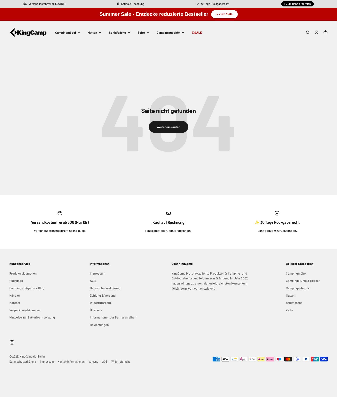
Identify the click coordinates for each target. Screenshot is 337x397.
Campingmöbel (65, 32)
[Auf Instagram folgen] (12, 342)
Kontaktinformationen (71, 361)
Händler (14, 295)
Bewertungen (99, 325)
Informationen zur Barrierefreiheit (113, 317)
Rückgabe (16, 280)
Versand (93, 361)
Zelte (141, 32)
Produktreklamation (23, 273)
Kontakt (14, 302)
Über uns (96, 310)
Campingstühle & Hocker (303, 280)
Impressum (97, 273)
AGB (93, 280)
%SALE (197, 32)
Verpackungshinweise (24, 310)
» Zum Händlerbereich (297, 3)
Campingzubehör (168, 32)
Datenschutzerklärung (105, 288)
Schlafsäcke (117, 32)
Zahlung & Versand (103, 295)
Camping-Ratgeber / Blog (26, 288)
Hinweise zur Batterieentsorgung (32, 317)
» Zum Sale (224, 14)
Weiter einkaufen (168, 127)
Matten (92, 32)
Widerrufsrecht (100, 302)
